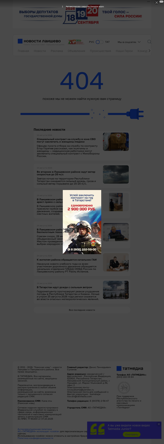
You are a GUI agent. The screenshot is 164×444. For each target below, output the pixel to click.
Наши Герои (124, 51)
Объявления (76, 51)
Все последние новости (82, 310)
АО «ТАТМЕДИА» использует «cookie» (38, 431)
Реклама (57, 51)
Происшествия (100, 51)
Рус (91, 41)
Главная (23, 51)
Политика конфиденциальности (35, 438)
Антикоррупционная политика (35, 429)
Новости (40, 51)
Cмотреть (131, 434)
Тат (107, 41)
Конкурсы (145, 51)
